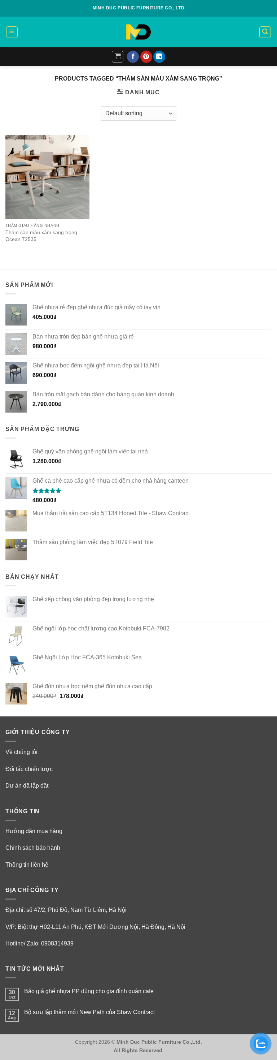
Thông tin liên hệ (26, 865)
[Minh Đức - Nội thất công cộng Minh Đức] (138, 32)
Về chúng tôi (21, 752)
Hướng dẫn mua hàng (33, 831)
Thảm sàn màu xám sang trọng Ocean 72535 (41, 235)
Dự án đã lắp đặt (26, 786)
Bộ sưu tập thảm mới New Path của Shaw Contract (89, 1012)
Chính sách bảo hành (32, 848)
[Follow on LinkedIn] (159, 57)
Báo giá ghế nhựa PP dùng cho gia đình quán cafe (89, 991)
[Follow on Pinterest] (146, 57)
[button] (12, 32)
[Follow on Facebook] (133, 57)
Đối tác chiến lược (29, 769)
